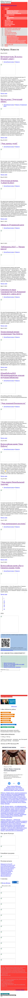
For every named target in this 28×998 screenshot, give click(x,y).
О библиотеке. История (13, 10)
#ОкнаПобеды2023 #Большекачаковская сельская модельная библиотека (12, 375)
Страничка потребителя (13, 37)
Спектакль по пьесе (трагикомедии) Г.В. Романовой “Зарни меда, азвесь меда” (13, 291)
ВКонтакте (14, 706)
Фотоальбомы (10, 17)
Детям (6, 45)
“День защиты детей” (9, 143)
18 (4, 605)
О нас (6, 9)
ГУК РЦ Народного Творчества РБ (8, 865)
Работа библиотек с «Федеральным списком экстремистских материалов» (16, 42)
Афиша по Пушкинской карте (12, 225)
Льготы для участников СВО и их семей (14, 664)
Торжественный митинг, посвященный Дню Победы (12, 333)
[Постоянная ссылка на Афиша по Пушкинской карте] (8, 240)
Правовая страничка (12, 36)
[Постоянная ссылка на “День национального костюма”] (8, 539)
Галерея (7, 16)
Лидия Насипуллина (9, 62)
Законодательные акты (9, 663)
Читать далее (4, 93)
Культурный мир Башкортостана (7, 866)
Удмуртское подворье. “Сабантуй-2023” (9, 181)
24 (4, 609)
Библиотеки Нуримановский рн (7, 868)
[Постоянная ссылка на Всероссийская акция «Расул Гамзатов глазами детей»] (9, 583)
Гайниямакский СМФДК (6, 872)
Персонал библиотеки (12, 12)
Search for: (3, 669)
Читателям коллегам (10, 35)
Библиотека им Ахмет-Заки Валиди (8, 867)
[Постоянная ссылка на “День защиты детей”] (10, 158)
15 (4, 601)
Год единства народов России (12, 29)
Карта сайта (8, 25)
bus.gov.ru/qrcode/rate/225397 (7, 650)
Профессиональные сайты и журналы (16, 40)
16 (4, 602)
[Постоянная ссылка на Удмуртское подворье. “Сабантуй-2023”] (8, 198)
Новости (17, 62)
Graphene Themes (20, 990)
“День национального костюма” (13, 523)
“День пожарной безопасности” (13, 403)
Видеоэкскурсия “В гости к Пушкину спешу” (11, 58)
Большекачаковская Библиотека (9, 5)
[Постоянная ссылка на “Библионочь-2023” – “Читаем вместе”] (7, 265)
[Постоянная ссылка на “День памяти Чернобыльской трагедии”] (8, 500)
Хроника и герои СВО (9, 665)
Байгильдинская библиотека (6, 869)
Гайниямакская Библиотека (6, 873)
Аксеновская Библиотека (6, 874)
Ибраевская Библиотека (6, 876)
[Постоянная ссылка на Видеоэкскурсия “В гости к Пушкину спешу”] (8, 74)
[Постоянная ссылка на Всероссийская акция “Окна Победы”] (10, 461)
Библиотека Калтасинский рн (7, 871)
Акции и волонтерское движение (12, 667)
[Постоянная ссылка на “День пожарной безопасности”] (8, 419)
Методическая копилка (12, 39)
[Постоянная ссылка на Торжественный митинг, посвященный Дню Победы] (8, 350)
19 (4, 606)
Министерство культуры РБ (6, 863)
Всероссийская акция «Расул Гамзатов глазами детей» (12, 567)
